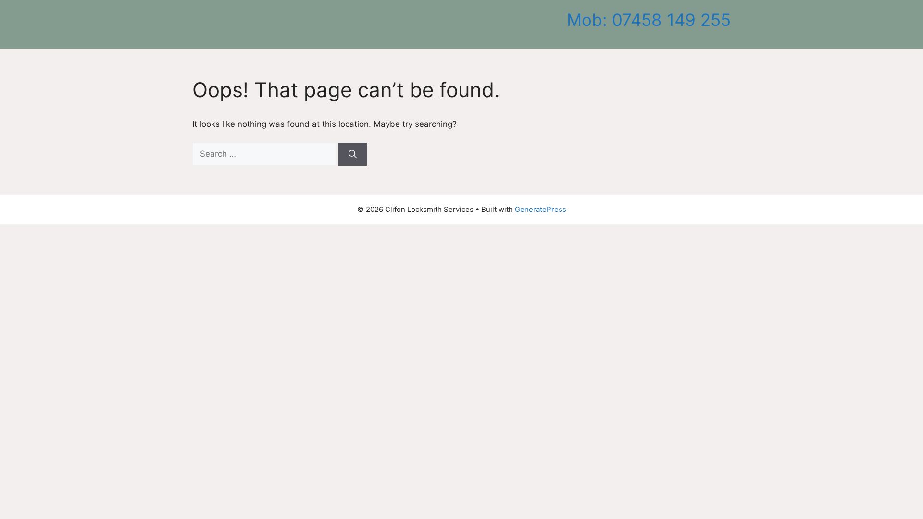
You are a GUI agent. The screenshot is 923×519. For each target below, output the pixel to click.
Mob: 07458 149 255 (649, 20)
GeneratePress (540, 209)
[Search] (352, 154)
